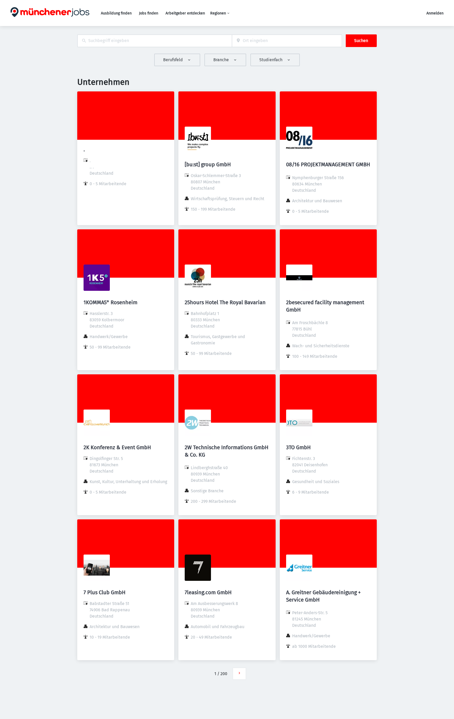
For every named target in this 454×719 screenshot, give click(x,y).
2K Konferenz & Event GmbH (117, 447)
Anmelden (434, 13)
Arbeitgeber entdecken (185, 13)
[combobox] (154, 40)
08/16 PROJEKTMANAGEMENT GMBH (328, 164)
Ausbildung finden (116, 13)
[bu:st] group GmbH (208, 164)
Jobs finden (148, 13)
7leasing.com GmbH (208, 592)
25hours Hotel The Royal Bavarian (225, 302)
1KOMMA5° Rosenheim (110, 302)
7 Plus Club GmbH (105, 592)
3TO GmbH (298, 447)
